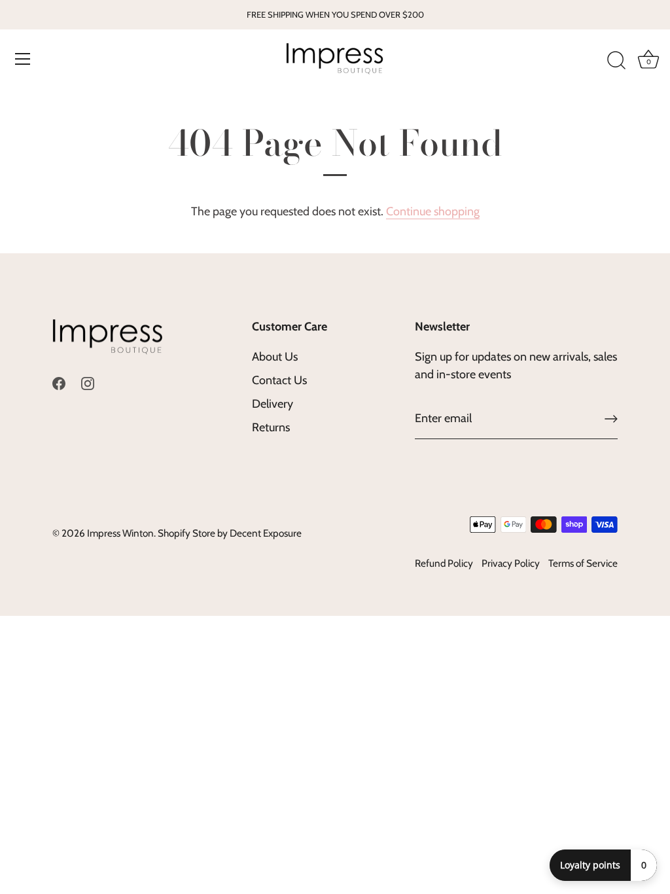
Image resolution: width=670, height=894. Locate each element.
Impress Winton (120, 533)
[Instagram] (87, 382)
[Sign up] (611, 418)
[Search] (616, 60)
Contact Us (279, 380)
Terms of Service (583, 563)
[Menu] (23, 59)
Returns (271, 427)
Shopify (174, 533)
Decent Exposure (266, 533)
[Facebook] (58, 382)
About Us (275, 356)
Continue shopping (433, 211)
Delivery (272, 404)
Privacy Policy (511, 563)
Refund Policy (444, 563)
